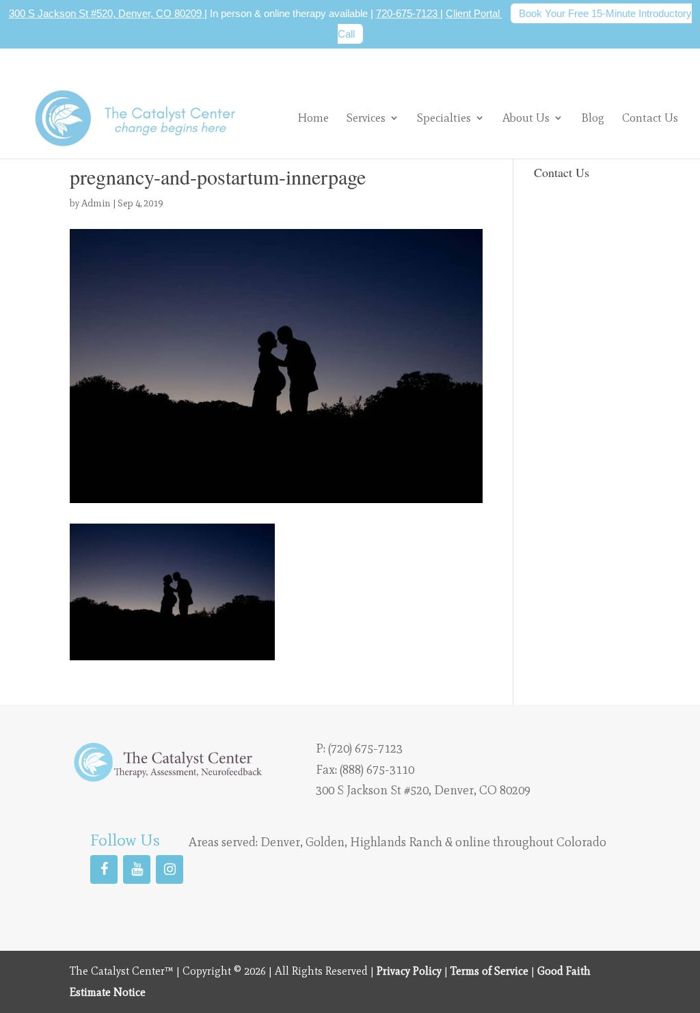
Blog (592, 118)
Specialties (444, 117)
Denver (280, 842)
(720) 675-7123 (365, 748)
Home (313, 118)
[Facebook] (104, 869)
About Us (526, 117)
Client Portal (474, 13)
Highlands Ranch (396, 842)
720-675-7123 (408, 13)
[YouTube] (136, 869)
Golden (325, 842)
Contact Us (650, 118)
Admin (96, 203)
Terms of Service (489, 970)
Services (366, 117)
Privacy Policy (409, 970)
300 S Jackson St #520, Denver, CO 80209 (106, 13)
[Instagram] (169, 869)
